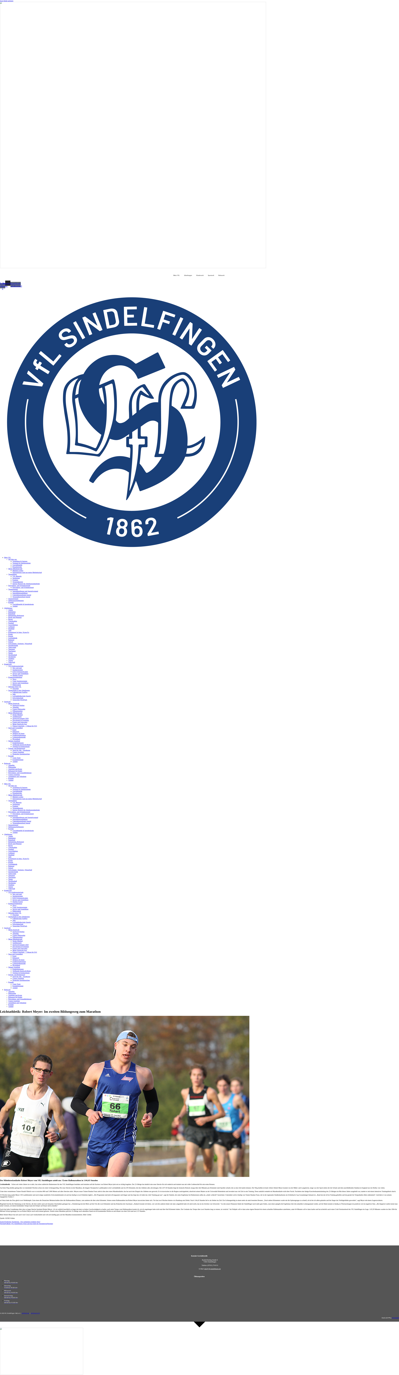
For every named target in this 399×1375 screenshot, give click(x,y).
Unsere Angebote (18, 752)
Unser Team (16, 758)
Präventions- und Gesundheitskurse (19, 773)
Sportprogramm (17, 670)
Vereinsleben (12, 574)
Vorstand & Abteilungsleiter (21, 563)
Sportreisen (16, 578)
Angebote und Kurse (15, 769)
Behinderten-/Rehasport (16, 615)
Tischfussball (12, 655)
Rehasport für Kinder (15, 771)
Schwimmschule (17, 698)
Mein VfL (176, 275)
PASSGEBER (395, 1318)
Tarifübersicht (17, 716)
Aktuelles (15, 707)
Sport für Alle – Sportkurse (21, 750)
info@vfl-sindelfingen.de (212, 1269)
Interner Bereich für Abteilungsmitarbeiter (26, 584)
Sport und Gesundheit (15, 728)
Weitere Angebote (14, 741)
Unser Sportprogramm (19, 681)
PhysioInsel (16, 739)
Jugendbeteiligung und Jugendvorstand (25, 591)
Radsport (11, 640)
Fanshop (15, 580)
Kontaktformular (17, 760)
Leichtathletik (12, 638)
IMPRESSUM (25, 1313)
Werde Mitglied (17, 715)
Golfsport (11, 627)
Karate (10, 634)
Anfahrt (15, 606)
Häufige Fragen (17, 675)
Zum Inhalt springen (6, 1)
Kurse (14, 730)
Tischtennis (12, 657)
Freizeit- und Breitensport (16, 748)
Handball (11, 629)
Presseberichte (17, 567)
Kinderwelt (200, 275)
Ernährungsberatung (19, 735)
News (14, 679)
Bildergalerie (16, 685)
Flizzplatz (15, 688)
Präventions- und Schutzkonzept (23, 587)
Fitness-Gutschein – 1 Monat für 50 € (24, 726)
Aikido (10, 610)
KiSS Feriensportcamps (20, 672)
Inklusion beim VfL (14, 687)
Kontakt (11, 602)
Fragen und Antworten (19, 722)
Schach (10, 642)
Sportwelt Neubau (18, 705)
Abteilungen (188, 275)
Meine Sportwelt (13, 703)
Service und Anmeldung (20, 673)
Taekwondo (12, 647)
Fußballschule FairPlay (20, 692)
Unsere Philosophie (18, 709)
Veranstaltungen (17, 582)
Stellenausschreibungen (16, 600)
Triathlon (11, 658)
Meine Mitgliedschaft (15, 569)
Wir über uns (12, 559)
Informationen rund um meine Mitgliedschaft (27, 572)
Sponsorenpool (13, 599)
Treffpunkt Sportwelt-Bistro (21, 745)
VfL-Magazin (17, 576)
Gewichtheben (13, 625)
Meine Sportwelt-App (19, 724)
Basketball (11, 614)
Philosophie (12, 767)
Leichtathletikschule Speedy (21, 696)
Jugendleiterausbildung (20, 593)
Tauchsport (12, 651)
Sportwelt (211, 275)
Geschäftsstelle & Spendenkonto (23, 604)
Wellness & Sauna (18, 733)
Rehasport (15, 731)
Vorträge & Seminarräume (21, 746)
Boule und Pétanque (15, 617)
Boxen (10, 619)
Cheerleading (12, 621)
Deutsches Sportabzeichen (21, 754)
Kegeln (10, 636)
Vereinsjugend (13, 589)
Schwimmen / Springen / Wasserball (20, 644)
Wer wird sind (17, 668)
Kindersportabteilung (15, 677)
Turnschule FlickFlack (19, 700)
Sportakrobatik (13, 645)
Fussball (11, 623)
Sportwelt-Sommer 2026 (20, 718)
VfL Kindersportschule (15, 666)
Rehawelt (221, 275)
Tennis (10, 653)
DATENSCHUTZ (35, 1313)
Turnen (10, 660)
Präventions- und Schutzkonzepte (19, 585)
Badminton (12, 612)
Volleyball (11, 662)
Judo (9, 630)
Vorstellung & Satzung (19, 561)
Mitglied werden (17, 571)
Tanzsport (11, 649)
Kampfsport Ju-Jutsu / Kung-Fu (18, 632)
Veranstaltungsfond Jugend (21, 597)
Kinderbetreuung (18, 743)
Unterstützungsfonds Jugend (21, 595)
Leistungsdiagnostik (19, 737)
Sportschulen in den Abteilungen (19, 690)
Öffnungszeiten (17, 711)
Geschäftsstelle (17, 565)
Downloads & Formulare (20, 720)
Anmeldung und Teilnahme (17, 776)
